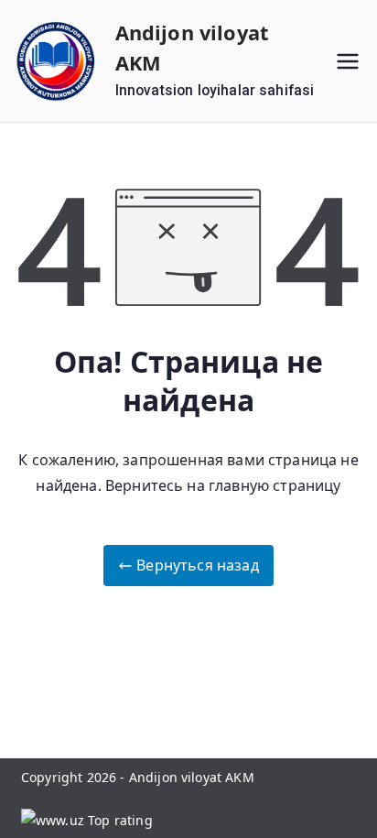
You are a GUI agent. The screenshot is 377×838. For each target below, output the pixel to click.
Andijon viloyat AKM (191, 777)
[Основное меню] (347, 61)
